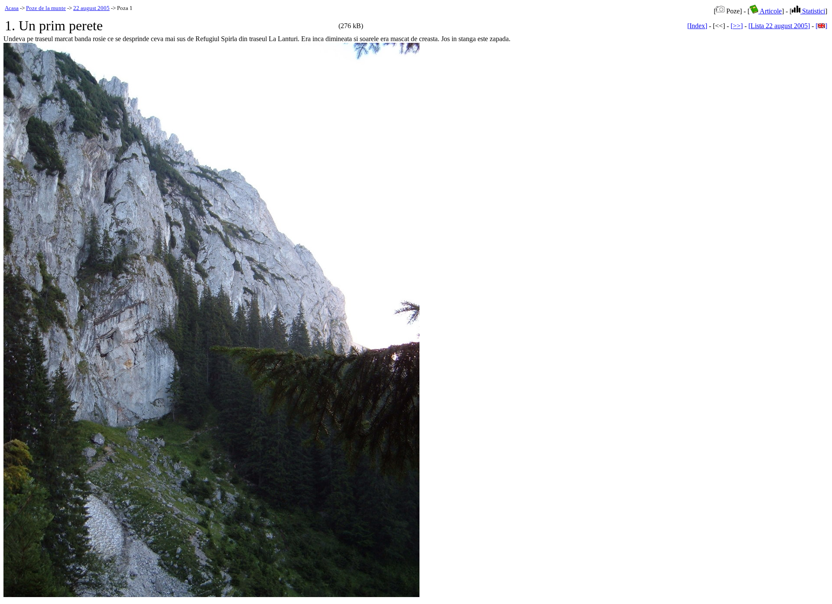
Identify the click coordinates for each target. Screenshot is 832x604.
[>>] (737, 25)
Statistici (812, 11)
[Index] (697, 25)
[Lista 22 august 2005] (779, 25)
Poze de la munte (46, 8)
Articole (770, 11)
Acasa (12, 8)
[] (821, 25)
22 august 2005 (91, 8)
